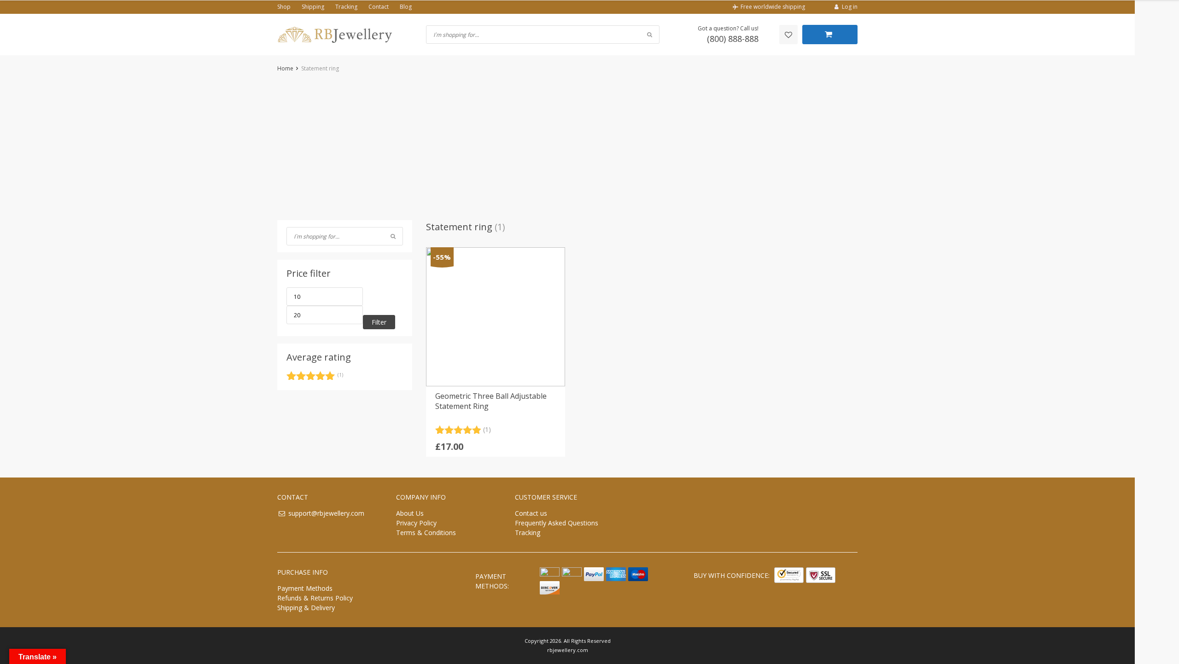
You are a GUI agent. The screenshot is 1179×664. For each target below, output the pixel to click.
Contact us (531, 513)
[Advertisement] (567, 146)
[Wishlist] (788, 34)
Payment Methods (305, 588)
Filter (379, 322)
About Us (410, 513)
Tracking (346, 7)
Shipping (313, 7)
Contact (378, 7)
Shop (284, 7)
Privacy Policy (416, 522)
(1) (314, 377)
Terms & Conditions (426, 532)
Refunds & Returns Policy (315, 598)
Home (285, 68)
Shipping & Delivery (306, 607)
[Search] (393, 236)
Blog (406, 7)
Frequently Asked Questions (556, 522)
